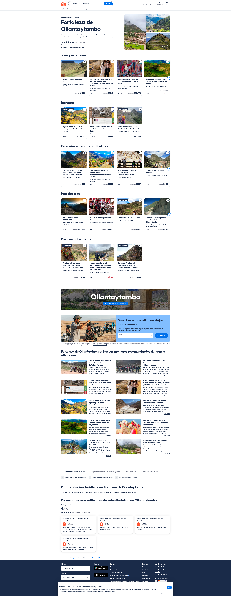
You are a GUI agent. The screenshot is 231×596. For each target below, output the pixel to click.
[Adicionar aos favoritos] (84, 61)
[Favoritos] (145, 2)
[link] (74, 78)
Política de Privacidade (116, 572)
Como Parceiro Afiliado (161, 575)
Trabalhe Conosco (147, 570)
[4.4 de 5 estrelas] (66, 42)
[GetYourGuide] (63, 4)
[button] (74, 78)
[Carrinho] (152, 2)
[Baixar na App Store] (101, 575)
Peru (68, 558)
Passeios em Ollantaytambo (119, 558)
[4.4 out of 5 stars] (66, 512)
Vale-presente (146, 578)
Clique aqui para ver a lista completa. (125, 492)
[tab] (75, 471)
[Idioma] (159, 2)
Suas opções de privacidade (118, 575)
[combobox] (86, 4)
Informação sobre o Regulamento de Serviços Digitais (125, 581)
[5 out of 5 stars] (78, 521)
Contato (112, 567)
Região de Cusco (77, 558)
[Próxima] (169, 78)
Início (62, 558)
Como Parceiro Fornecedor (162, 567)
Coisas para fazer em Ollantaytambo (96, 558)
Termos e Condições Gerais (117, 578)
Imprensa (145, 575)
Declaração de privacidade (100, 345)
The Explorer (145, 581)
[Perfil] (167, 2)
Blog (143, 572)
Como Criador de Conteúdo (159, 571)
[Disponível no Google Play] (101, 568)
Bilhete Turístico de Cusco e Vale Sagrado (75, 518)
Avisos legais (113, 570)
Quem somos (146, 567)
